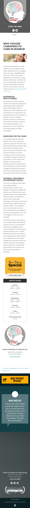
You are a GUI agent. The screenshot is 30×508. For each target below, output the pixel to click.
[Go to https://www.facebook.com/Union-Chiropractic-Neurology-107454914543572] (11, 483)
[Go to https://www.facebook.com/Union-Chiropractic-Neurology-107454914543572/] (13, 30)
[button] (15, 380)
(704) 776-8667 (15, 26)
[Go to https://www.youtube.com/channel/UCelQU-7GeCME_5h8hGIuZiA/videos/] (16, 30)
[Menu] (15, 505)
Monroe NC (12, 502)
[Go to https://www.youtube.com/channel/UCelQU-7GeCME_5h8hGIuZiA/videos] (17, 483)
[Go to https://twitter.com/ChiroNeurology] (15, 483)
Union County (20, 502)
